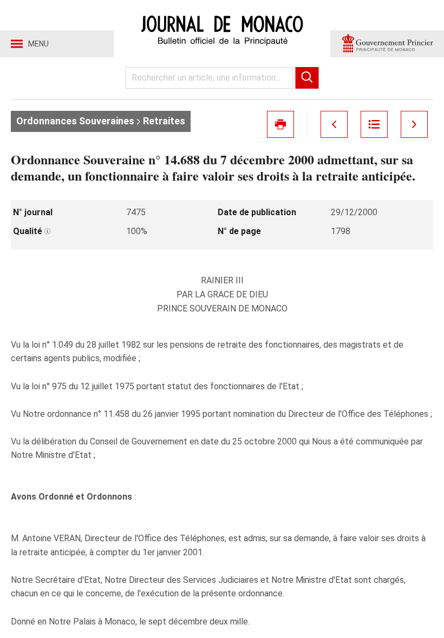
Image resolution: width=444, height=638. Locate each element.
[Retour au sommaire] (374, 124)
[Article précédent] (334, 124)
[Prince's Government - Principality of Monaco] (387, 43)
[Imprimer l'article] (280, 124)
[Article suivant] (414, 124)
